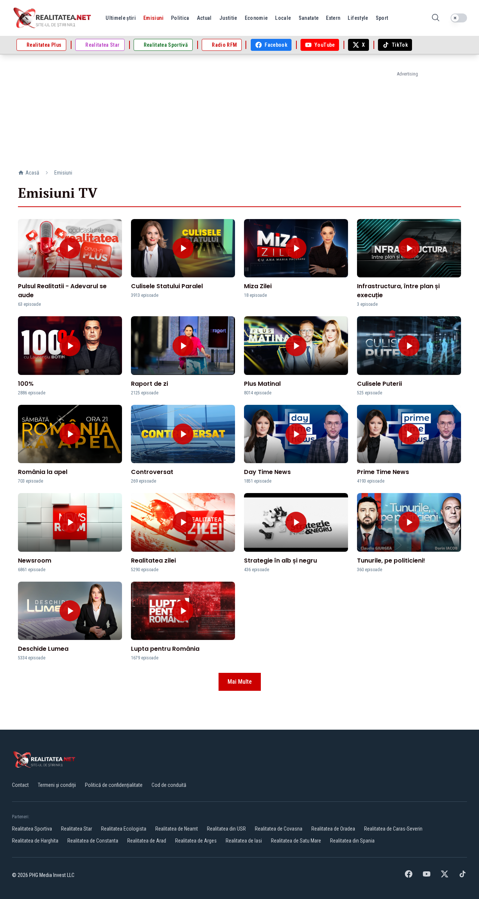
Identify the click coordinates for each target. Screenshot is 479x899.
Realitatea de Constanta (92, 841)
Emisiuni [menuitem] (153, 18)
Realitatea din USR (226, 829)
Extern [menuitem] (333, 18)
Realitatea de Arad (146, 841)
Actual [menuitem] (204, 18)
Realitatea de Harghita (35, 841)
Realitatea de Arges (196, 841)
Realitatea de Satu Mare (296, 841)
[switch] (459, 17)
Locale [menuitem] (283, 18)
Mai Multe (240, 681)
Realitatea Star (76, 829)
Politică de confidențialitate (114, 785)
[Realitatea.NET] (53, 18)
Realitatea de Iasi (244, 841)
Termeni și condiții (57, 785)
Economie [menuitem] (256, 18)
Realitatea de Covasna (278, 829)
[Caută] (435, 18)
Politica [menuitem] (180, 18)
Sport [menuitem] (382, 18)
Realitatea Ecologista (123, 829)
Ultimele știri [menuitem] (121, 18)
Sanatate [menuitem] (309, 18)
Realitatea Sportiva (32, 829)
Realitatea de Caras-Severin (393, 829)
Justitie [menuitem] (228, 18)
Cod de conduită (169, 785)
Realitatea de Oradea (333, 829)
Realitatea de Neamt (176, 829)
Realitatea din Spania (352, 841)
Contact (20, 785)
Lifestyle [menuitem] (358, 18)
